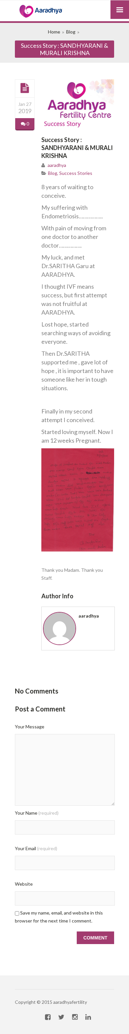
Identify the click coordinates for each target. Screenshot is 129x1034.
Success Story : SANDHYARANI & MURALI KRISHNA (77, 147)
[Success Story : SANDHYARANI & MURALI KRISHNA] (25, 88)
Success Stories (75, 173)
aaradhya (57, 165)
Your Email (36, 848)
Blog (70, 32)
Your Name (37, 813)
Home (54, 32)
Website (24, 884)
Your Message (29, 726)
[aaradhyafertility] (64, 11)
